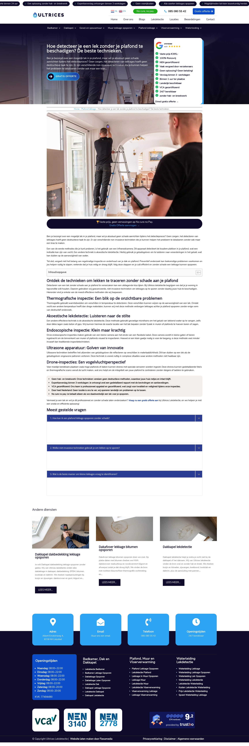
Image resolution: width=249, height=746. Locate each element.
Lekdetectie (157, 19)
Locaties (174, 19)
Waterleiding (192, 28)
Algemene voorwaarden (191, 739)
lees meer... (45, 589)
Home (114, 19)
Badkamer (52, 28)
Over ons (128, 19)
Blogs (142, 19)
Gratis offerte (202, 11)
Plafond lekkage (146, 28)
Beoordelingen (192, 19)
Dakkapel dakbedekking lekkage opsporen (57, 555)
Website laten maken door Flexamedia (91, 739)
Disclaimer (170, 739)
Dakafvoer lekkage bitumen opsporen (118, 548)
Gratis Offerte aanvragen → (124, 225)
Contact (210, 19)
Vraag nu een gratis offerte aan (143, 400)
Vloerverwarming (170, 28)
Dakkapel (68, 28)
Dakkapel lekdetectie (177, 547)
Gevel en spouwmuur (91, 28)
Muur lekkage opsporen (120, 28)
